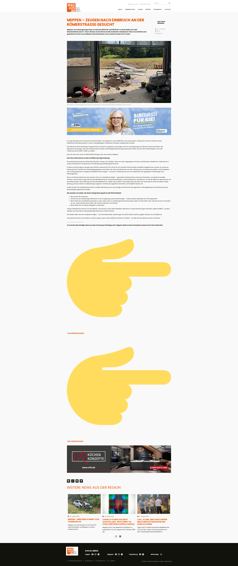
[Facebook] (92, 554)
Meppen (148, 9)
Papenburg (157, 9)
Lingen (140, 9)
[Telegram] (98, 554)
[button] (68, 481)
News (120, 9)
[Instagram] (95, 554)
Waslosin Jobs (133, 4)
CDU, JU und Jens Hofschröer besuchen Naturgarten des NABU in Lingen (152, 522)
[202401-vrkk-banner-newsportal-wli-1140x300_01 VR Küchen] (119, 472)
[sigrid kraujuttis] (119, 135)
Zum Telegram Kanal (75, 441)
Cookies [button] (112, 561)
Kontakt (167, 9)
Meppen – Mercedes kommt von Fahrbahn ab (83, 520)
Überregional (130, 9)
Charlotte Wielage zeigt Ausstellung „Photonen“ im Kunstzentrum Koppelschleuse (118, 522)
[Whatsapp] (161, 554)
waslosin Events (145, 4)
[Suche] (169, 3)
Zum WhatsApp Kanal (75, 333)
